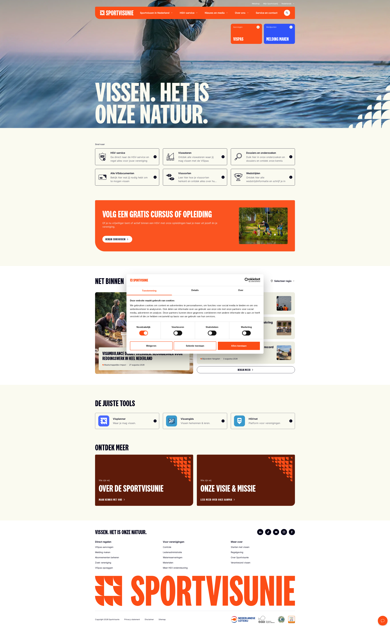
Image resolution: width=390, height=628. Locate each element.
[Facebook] (292, 532)
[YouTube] (276, 532)
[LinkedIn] (260, 532)
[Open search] (287, 13)
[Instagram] (284, 532)
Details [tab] (195, 290)
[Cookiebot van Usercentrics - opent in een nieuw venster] (247, 280)
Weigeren (151, 345)
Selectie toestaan (195, 345)
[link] (117, 239)
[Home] (116, 12)
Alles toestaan (238, 345)
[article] (144, 480)
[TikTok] (268, 532)
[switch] (178, 333)
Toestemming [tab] (149, 290)
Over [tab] (240, 290)
